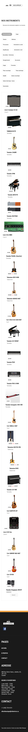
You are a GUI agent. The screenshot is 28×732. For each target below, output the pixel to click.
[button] (10, 5)
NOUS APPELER (17, 5)
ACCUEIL (4, 648)
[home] (7, 5)
